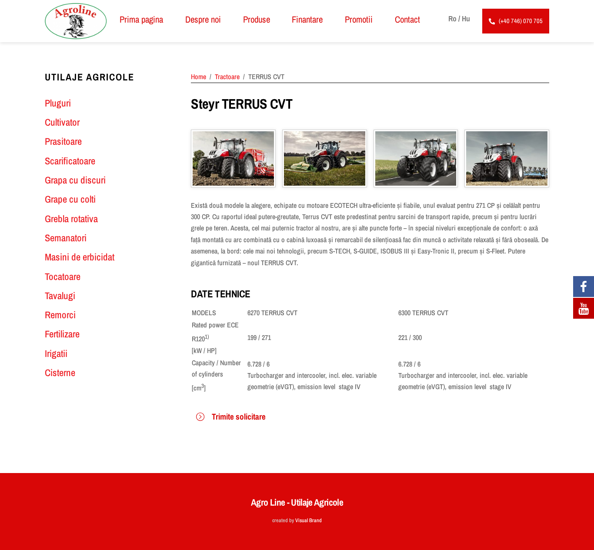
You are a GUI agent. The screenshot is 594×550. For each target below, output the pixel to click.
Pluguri (58, 103)
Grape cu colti (70, 199)
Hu (466, 18)
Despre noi (203, 19)
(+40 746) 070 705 (521, 21)
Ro (452, 18)
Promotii (359, 19)
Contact (407, 19)
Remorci (60, 314)
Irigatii (56, 353)
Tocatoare (62, 276)
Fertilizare (62, 333)
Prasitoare (63, 141)
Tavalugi (60, 295)
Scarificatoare (70, 160)
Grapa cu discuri (75, 180)
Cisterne (60, 372)
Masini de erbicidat (79, 256)
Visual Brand (308, 520)
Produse (256, 19)
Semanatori (66, 237)
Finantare (307, 19)
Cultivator (62, 122)
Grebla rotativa (71, 218)
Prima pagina (141, 19)
